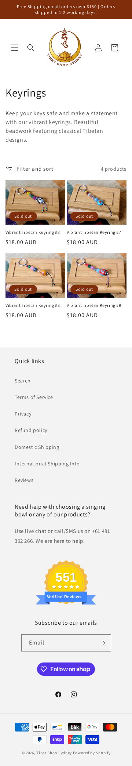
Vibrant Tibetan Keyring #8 (33, 305)
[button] (15, 48)
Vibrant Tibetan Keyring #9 (94, 305)
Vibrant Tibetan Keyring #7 (94, 232)
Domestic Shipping (37, 447)
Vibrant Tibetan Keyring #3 (33, 232)
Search (23, 380)
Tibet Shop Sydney (54, 752)
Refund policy (31, 430)
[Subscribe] (103, 642)
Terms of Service (34, 397)
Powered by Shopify (92, 752)
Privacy (23, 413)
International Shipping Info (47, 463)
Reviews (24, 480)
